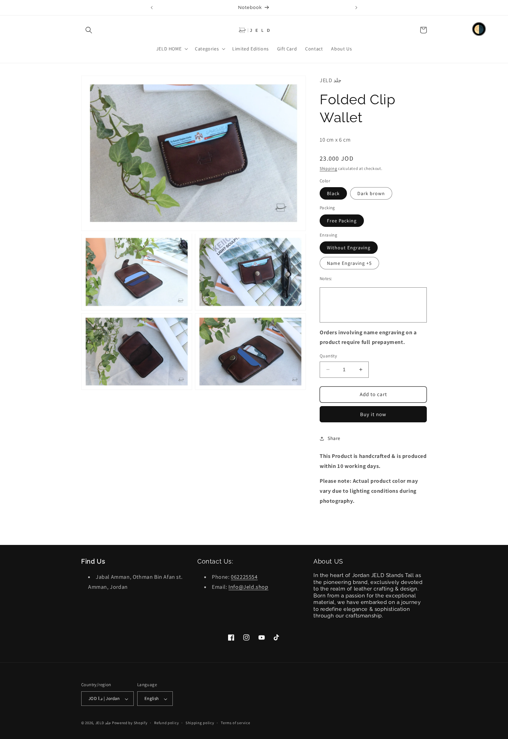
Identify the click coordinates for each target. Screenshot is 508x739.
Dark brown (371, 193)
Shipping (328, 168)
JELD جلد (103, 723)
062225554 (244, 577)
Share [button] (334, 438)
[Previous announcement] (151, 7)
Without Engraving (348, 247)
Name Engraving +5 (349, 263)
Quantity (328, 356)
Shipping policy (200, 722)
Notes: (326, 278)
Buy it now (373, 414)
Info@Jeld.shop (248, 587)
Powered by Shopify (130, 723)
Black (333, 193)
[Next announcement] (356, 7)
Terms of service (235, 722)
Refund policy (166, 722)
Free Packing (342, 221)
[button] (88, 30)
